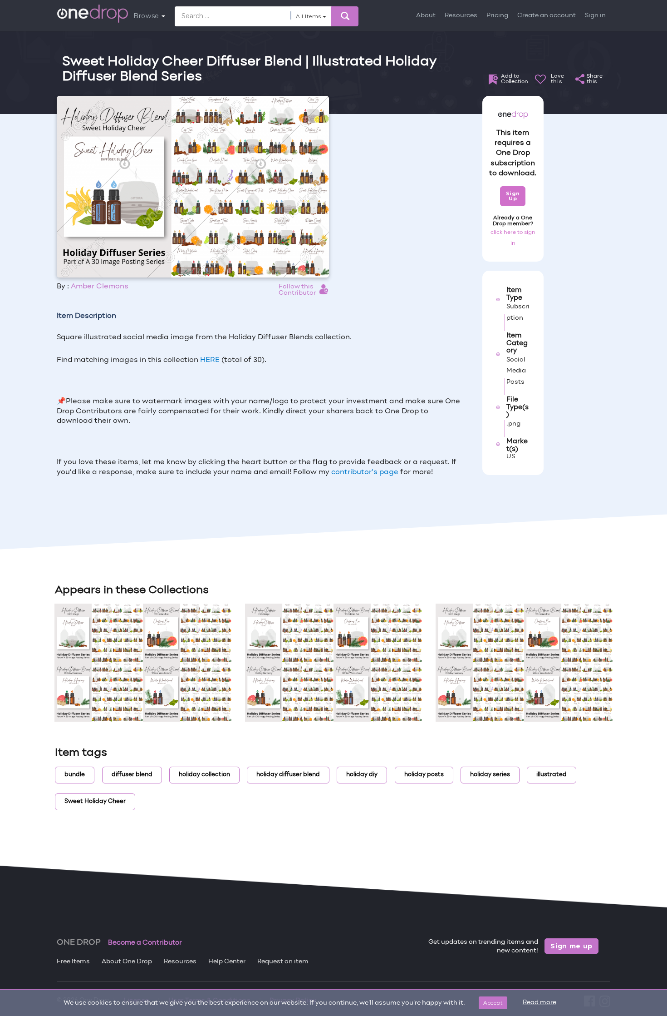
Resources (461, 16)
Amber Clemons (99, 286)
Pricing (497, 16)
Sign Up (513, 196)
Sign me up (571, 946)
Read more (539, 1003)
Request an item (283, 962)
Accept (493, 1002)
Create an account (546, 16)
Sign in (595, 16)
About (426, 16)
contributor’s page (364, 472)
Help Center (226, 962)
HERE (210, 360)
